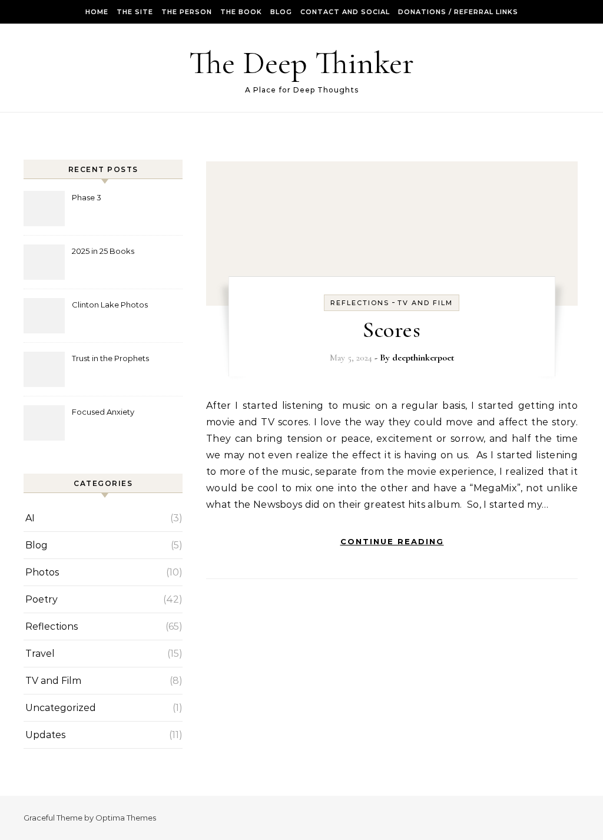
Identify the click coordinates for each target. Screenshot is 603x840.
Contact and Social (345, 12)
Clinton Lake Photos (110, 304)
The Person (186, 12)
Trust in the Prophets (110, 358)
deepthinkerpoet (423, 357)
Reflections (51, 626)
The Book (241, 12)
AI (30, 518)
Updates (45, 734)
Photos (42, 572)
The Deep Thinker (301, 63)
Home (96, 12)
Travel (40, 653)
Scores (391, 329)
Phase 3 (86, 197)
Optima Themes (125, 817)
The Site (135, 12)
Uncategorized (60, 707)
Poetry (41, 599)
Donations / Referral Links (458, 12)
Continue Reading (392, 541)
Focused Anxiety (103, 411)
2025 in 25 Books (103, 251)
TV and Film (53, 680)
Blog (281, 12)
